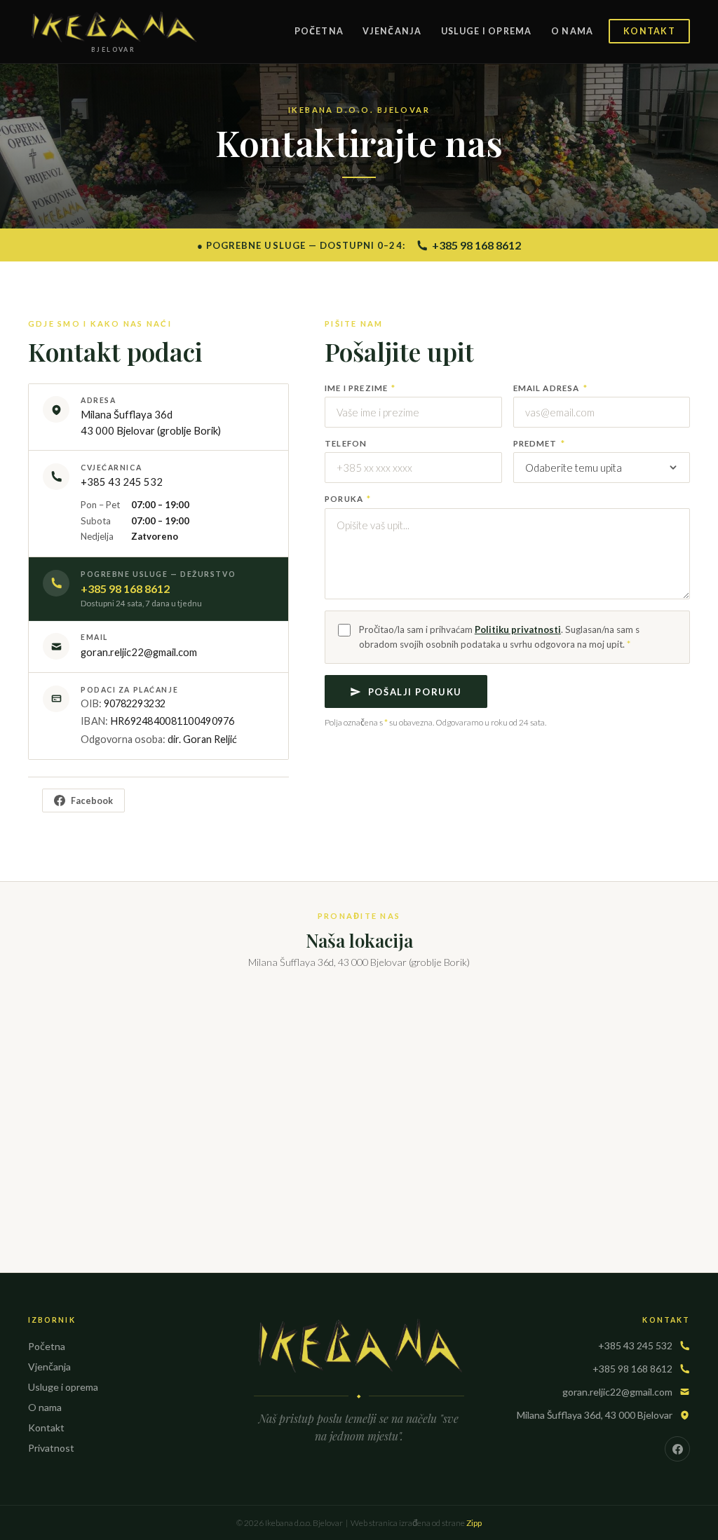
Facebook (92, 801)
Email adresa (550, 388)
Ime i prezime (360, 388)
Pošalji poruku (415, 691)
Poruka (348, 498)
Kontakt (649, 31)
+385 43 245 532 (122, 481)
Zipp (474, 1523)
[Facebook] (677, 1448)
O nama (572, 31)
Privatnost (51, 1448)
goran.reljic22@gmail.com (617, 1392)
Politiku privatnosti (518, 629)
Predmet (539, 443)
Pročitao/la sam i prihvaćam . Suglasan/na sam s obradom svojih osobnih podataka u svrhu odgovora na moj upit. (499, 637)
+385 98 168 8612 (476, 245)
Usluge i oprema (486, 31)
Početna (319, 31)
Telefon (346, 443)
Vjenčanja (392, 31)
